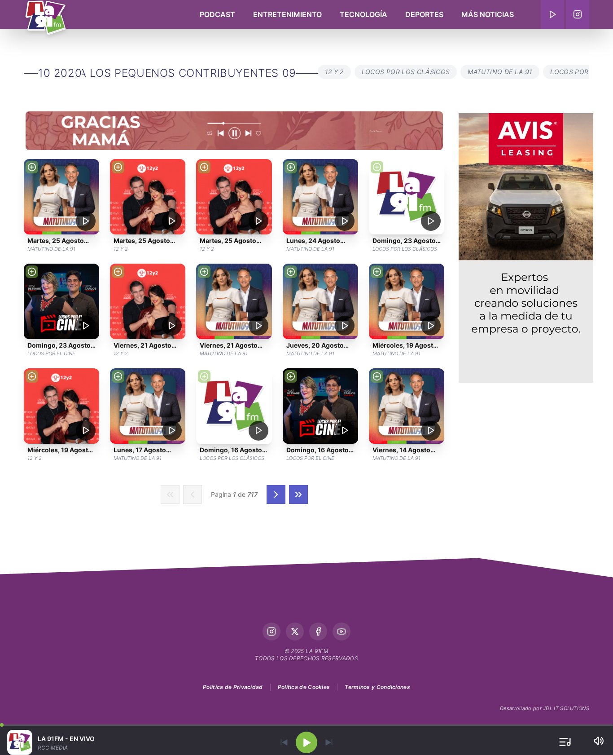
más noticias (487, 14)
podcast (217, 14)
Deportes (424, 14)
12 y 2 (334, 71)
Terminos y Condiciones (377, 687)
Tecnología (363, 14)
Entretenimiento (287, 14)
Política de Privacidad (233, 687)
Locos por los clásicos (406, 71)
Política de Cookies (304, 687)
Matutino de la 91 (500, 71)
